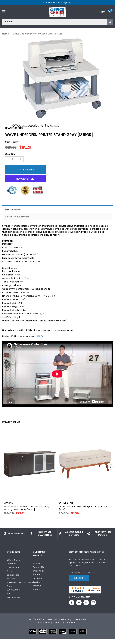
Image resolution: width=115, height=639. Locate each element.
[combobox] (57, 22)
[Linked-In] (86, 602)
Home (5, 33)
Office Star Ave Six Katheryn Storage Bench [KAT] (83, 508)
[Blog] (93, 602)
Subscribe (79, 578)
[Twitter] (79, 602)
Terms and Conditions (65, 622)
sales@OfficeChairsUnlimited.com (24, 582)
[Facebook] (71, 602)
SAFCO (40, 336)
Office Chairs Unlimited (50, 619)
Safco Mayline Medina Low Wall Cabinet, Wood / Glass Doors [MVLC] (26, 508)
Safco (19, 128)
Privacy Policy (45, 622)
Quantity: (10, 154)
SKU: (7, 141)
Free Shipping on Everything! (57, 2)
